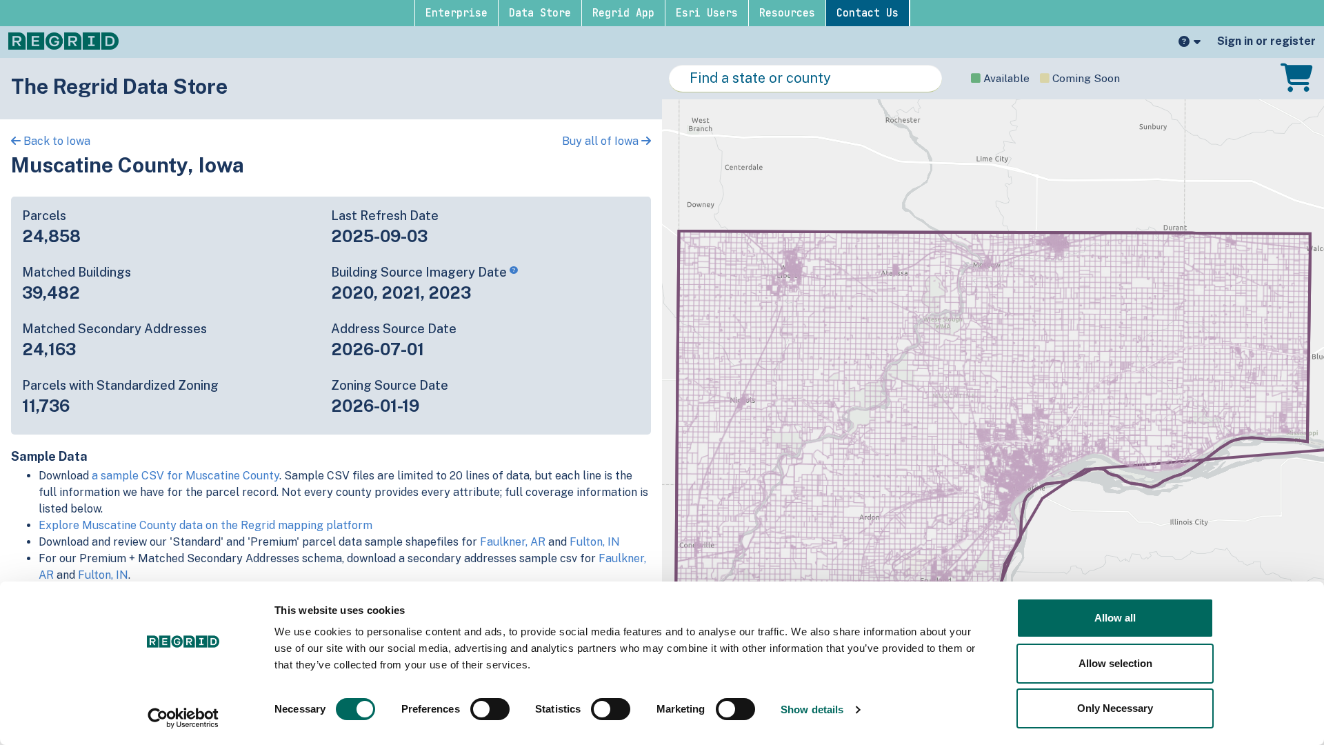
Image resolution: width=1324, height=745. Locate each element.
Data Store (540, 13)
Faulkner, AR (512, 541)
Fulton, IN (595, 541)
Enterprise (456, 13)
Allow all (1115, 618)
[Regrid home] (63, 40)
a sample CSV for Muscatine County (185, 475)
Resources (787, 13)
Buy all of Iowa (601, 141)
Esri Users (707, 13)
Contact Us (867, 13)
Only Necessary (1115, 708)
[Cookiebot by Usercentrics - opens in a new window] (183, 718)
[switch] (490, 709)
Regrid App (623, 13)
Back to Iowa (55, 141)
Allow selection (1115, 663)
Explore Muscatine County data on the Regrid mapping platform (205, 525)
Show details (812, 709)
